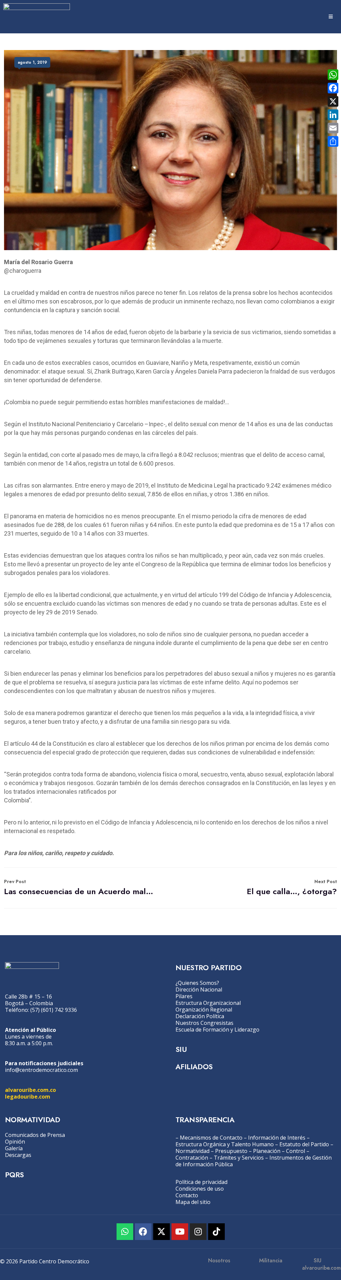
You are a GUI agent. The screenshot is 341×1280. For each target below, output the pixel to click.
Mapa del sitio (192, 1202)
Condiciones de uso (199, 1188)
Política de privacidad (201, 1182)
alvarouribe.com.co (30, 1090)
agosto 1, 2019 (32, 62)
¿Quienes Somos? (197, 983)
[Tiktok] (216, 1231)
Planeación (266, 1151)
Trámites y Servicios (239, 1157)
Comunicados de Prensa (35, 1135)
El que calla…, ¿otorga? (292, 887)
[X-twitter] (161, 1231)
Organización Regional (203, 1009)
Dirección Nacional (198, 989)
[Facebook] (143, 1231)
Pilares (183, 996)
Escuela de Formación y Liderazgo (217, 1029)
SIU (180, 1049)
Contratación (191, 1157)
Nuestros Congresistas (204, 1023)
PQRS (14, 1174)
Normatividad (192, 1151)
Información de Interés (276, 1137)
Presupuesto (231, 1151)
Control (295, 1151)
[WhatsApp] (333, 74)
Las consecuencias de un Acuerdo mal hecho (79, 887)
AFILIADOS (194, 1066)
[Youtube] (179, 1231)
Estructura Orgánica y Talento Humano (224, 1144)
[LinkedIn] (333, 114)
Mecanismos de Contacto (211, 1137)
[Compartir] (333, 141)
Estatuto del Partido (304, 1144)
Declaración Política (199, 1016)
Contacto (186, 1195)
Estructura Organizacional (208, 1003)
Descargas (18, 1155)
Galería (14, 1148)
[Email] (333, 128)
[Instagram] (198, 1231)
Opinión (15, 1141)
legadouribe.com (27, 1096)
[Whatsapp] (125, 1231)
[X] (333, 101)
